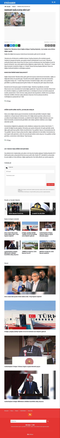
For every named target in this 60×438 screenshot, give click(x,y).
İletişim (16, 410)
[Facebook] (5, 45)
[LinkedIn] (14, 45)
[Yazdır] (46, 45)
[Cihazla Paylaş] (19, 45)
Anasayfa (8, 6)
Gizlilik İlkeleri (23, 410)
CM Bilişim (31, 434)
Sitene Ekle (30, 410)
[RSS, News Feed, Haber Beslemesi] (30, 414)
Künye (12, 410)
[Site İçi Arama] (53, 2)
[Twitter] (8, 45)
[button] (48, 45)
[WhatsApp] (16, 45)
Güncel (14, 6)
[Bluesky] (11, 45)
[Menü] (55, 2)
